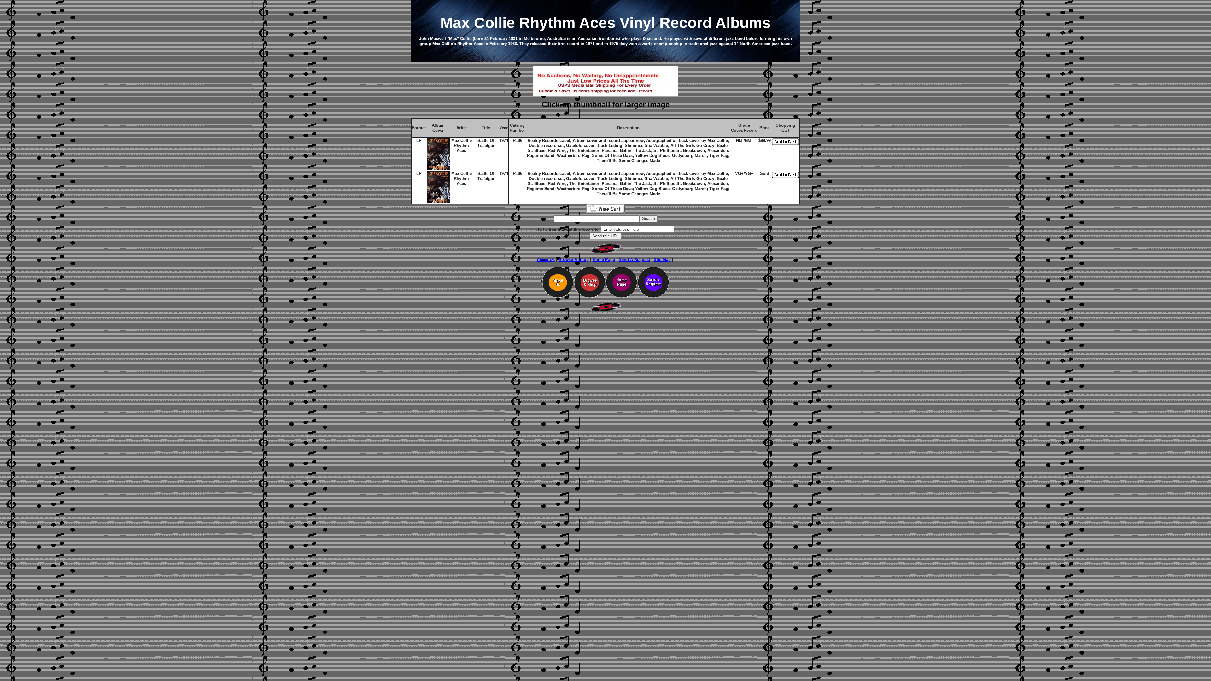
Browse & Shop (574, 259)
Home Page (604, 259)
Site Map (662, 259)
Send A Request (634, 259)
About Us (546, 259)
